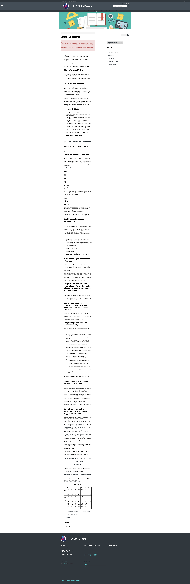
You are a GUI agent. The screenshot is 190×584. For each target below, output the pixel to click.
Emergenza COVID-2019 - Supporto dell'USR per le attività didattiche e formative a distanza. (77, 513)
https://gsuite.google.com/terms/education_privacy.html (74, 213)
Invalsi (86, 566)
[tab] (78, 522)
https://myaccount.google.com (69, 402)
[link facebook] (122, 3)
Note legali (62, 580)
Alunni (89, 11)
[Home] (66, 6)
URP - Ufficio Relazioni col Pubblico (67, 560)
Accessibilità (78, 580)
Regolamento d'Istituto (112, 64)
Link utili (67, 527)
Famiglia (96, 11)
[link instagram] (126, 3)
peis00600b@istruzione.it (68, 561)
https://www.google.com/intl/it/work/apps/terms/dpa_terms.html (76, 437)
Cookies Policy (67, 580)
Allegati (67, 522)
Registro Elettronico (111, 58)
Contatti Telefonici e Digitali (113, 52)
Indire (86, 564)
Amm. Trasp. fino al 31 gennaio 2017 (91, 548)
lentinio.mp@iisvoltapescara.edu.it (70, 395)
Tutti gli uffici (63, 558)
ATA (102, 11)
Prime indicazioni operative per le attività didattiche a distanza (78, 511)
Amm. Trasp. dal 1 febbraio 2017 (90, 549)
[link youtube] (128, 3)
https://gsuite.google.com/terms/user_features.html (74, 167)
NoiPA (86, 568)
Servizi (117, 11)
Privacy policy (73, 580)
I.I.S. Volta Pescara (82, 6)
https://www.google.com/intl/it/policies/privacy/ (73, 430)
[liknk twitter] (124, 3)
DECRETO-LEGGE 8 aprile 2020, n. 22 (74, 519)
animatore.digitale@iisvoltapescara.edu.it (72, 481)
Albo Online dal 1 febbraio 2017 (90, 555)
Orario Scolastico (111, 55)
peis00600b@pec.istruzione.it (68, 563)
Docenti (83, 11)
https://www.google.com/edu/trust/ (78, 424)
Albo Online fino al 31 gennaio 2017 (90, 554)
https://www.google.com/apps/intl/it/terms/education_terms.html (76, 434)
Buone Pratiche (109, 11)
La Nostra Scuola (74, 11)
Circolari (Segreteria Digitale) (113, 61)
